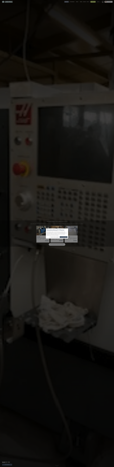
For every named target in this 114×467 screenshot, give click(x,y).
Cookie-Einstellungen (55, 237)
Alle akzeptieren (64, 237)
